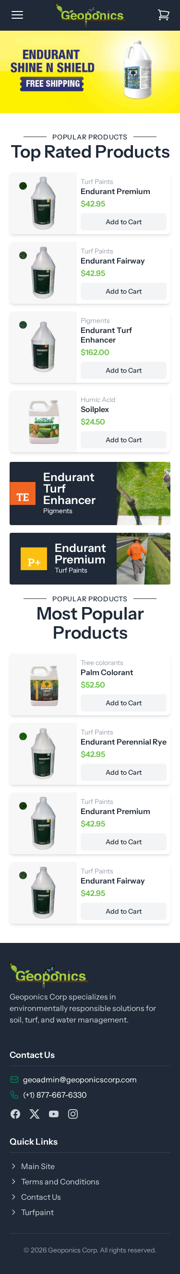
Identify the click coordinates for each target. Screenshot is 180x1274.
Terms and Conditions (60, 1181)
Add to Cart (124, 222)
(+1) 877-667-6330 (55, 1095)
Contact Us (41, 1197)
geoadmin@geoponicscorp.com (80, 1079)
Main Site (38, 1166)
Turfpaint (37, 1212)
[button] (6, 71)
